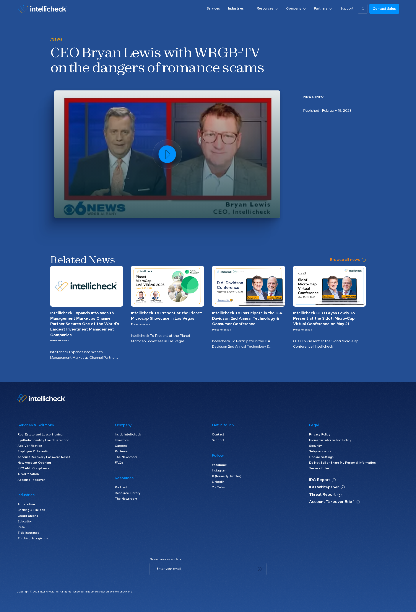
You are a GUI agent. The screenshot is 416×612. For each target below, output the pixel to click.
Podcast (121, 487)
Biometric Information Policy (330, 440)
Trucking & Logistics (33, 538)
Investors (121, 440)
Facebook (219, 464)
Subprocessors (320, 451)
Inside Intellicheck (128, 434)
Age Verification (30, 445)
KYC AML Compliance (34, 468)
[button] (238, 9)
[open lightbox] (167, 154)
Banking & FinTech (31, 510)
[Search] (362, 9)
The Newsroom (126, 457)
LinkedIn (218, 481)
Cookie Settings (321, 457)
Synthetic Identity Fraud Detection (43, 440)
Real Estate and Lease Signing (40, 434)
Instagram (219, 470)
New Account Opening (34, 462)
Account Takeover (31, 479)
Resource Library (127, 493)
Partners (121, 451)
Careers (121, 445)
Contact (218, 434)
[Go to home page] (42, 8)
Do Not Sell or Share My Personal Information (342, 462)
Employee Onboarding (34, 451)
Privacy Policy (319, 434)
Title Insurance (28, 532)
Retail (22, 527)
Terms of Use (319, 468)
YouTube (218, 487)
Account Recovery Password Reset (44, 457)
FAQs (119, 462)
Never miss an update (166, 559)
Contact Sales (384, 8)
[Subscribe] (259, 569)
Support (218, 440)
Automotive (26, 504)
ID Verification (28, 474)
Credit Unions (28, 515)
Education (25, 521)
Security (315, 445)
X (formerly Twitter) (226, 476)
